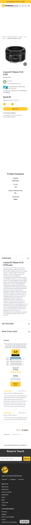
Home (4, 36)
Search (3, 497)
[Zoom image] (25, 64)
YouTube (21, 479)
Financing (4, 511)
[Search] (20, 5)
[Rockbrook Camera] (10, 5)
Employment (5, 494)
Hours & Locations (7, 492)
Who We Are (5, 486)
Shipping (5, 100)
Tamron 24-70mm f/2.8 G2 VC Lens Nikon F (15, 445)
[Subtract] (4, 104)
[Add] (12, 104)
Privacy (4, 519)
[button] (22, 5)
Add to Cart (15, 109)
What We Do (5, 489)
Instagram (13, 479)
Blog (3, 500)
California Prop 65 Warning (9, 522)
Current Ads (5, 502)
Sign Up (27, 459)
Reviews (4, 505)
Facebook (4, 479)
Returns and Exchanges (8, 517)
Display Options (7, 434)
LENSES (21, 36)
